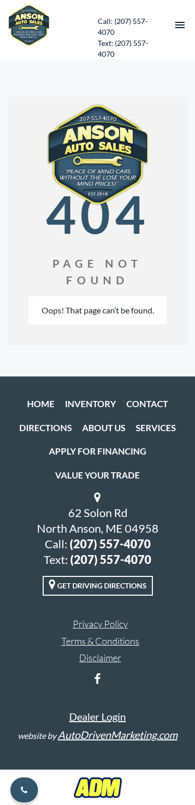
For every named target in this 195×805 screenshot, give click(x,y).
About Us (103, 427)
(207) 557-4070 (110, 544)
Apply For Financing (97, 451)
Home (41, 403)
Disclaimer (100, 657)
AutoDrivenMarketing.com (117, 734)
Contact (147, 403)
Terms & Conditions (100, 641)
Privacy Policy (100, 624)
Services (156, 427)
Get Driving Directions (101, 585)
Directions (45, 427)
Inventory (90, 403)
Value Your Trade (97, 475)
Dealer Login (97, 716)
